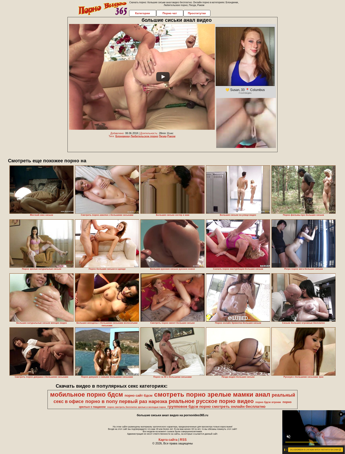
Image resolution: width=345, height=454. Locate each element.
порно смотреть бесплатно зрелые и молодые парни (136, 407)
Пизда (163, 136)
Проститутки (197, 13)
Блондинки (122, 136)
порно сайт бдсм (139, 395)
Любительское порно (144, 136)
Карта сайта (168, 439)
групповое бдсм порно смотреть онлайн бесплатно (217, 406)
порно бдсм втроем (268, 402)
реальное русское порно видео (211, 401)
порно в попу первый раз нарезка (126, 401)
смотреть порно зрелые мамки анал (212, 394)
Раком (171, 136)
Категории (142, 13)
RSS (183, 439)
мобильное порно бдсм (86, 394)
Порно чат (170, 13)
